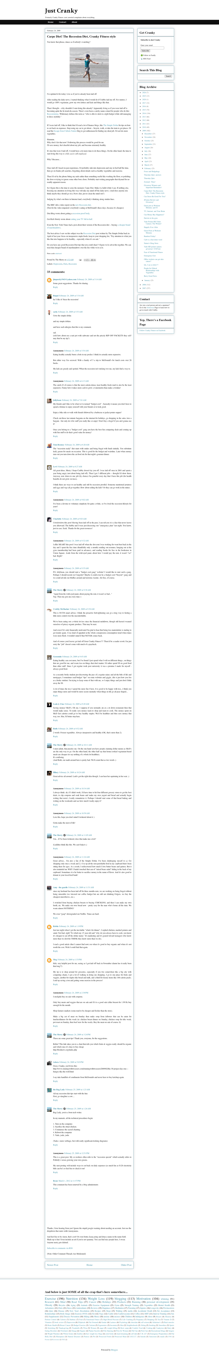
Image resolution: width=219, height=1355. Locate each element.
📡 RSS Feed (145, 58)
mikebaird (58, 253)
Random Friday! (150, 236)
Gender (104, 1322)
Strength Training (132, 1305)
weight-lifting (112, 1328)
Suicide (143, 1336)
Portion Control (50, 1319)
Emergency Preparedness (159, 1334)
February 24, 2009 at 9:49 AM (77, 704)
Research (49, 1301)
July (146, 151)
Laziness (113, 1322)
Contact (62, 22)
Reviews (94, 1308)
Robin (55, 926)
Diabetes (72, 1319)
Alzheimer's (156, 1322)
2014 (144, 113)
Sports (171, 1325)
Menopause (60, 1336)
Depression (57, 263)
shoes (150, 1316)
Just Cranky (61, 11)
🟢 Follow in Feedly (148, 55)
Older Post (126, 1264)
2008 (144, 284)
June (146, 154)
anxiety (107, 1316)
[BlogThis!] (87, 260)
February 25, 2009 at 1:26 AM (78, 1108)
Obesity (48, 1305)
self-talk (134, 1334)
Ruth (55, 728)
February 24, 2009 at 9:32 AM (76, 540)
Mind (63, 1301)
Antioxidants (81, 1308)
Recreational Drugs (158, 1331)
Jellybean (57, 400)
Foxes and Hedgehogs (152, 171)
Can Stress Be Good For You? (155, 196)
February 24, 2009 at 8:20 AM (77, 444)
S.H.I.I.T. (133, 1336)
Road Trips (77, 1301)
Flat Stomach (93, 1322)
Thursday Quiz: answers (152, 175)
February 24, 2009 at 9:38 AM (78, 590)
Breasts (159, 1316)
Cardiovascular (124, 1313)
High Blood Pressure (111, 1319)
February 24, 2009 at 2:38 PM (76, 992)
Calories (63, 1319)
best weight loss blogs (94, 1334)
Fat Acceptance (163, 1311)
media (130, 1311)
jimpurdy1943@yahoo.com (64, 279)
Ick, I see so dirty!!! (151, 265)
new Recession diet (83, 204)
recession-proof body (81, 213)
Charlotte (57, 518)
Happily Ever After (151, 227)
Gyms (117, 1305)
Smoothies (162, 1325)
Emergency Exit (150, 255)
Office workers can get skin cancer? (153, 260)
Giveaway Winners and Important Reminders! (153, 186)
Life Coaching (127, 1319)
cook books (109, 1334)
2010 (144, 127)
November (148, 137)
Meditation (119, 1308)
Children (128, 1316)
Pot (94, 1336)
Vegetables (148, 1305)
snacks (162, 1336)
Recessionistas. (53, 113)
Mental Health (164, 1305)
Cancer (92, 1301)
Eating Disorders (51, 1331)
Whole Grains (68, 1334)
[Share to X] (90, 260)
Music (96, 1316)
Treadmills (76, 1328)
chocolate (134, 1322)
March (147, 165)
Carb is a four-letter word (153, 239)
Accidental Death (145, 1311)
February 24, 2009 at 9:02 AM (76, 499)
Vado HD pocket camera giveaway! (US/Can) (152, 247)
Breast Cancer (65, 1325)
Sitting (143, 1325)
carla (55, 311)
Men (121, 1325)
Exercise (50, 1298)
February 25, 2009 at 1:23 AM (78, 1089)
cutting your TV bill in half (81, 219)
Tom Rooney (58, 444)
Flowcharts (64, 1331)
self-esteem (145, 1322)
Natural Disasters (74, 1336)
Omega (73, 1331)
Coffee (137, 1313)
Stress (69, 1308)
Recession (73, 263)
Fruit (81, 1319)
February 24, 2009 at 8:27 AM (70, 466)
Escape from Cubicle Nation (65, 131)
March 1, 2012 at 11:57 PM (69, 1180)
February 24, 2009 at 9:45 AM (74, 656)
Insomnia (113, 1325)
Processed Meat (120, 1336)
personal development (158, 1301)
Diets (65, 263)
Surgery (171, 1331)
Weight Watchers (54, 1334)
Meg (55, 959)
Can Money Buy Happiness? (154, 214)
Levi (55, 466)
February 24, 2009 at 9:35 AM (76, 568)
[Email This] (85, 260)
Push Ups (144, 1331)
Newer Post (52, 1264)
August (147, 147)
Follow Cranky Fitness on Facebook (152, 330)
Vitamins (48, 1322)
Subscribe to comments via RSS (60, 1248)
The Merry (58, 589)
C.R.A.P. (143, 1334)
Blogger (114, 1349)
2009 (144, 130)
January (147, 280)
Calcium (92, 1325)
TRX (63, 1339)
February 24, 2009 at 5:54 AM (76, 350)
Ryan (55, 1180)
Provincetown (168, 1308)
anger (102, 1328)
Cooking (149, 1328)
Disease (61, 1311)
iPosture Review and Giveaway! (151, 201)
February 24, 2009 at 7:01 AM (74, 400)
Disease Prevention (71, 1316)
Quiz (51, 1311)
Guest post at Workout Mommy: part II (152, 206)
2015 (144, 110)
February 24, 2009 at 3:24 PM (78, 1034)
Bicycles (62, 1305)
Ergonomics (102, 1325)
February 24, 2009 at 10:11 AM (79, 744)
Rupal (55, 295)
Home (50, 22)
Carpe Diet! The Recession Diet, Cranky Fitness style (154, 192)
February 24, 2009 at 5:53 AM (70, 311)
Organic (82, 1331)
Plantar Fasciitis (94, 1331)
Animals (84, 1305)
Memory (168, 1316)
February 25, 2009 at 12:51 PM (76, 1153)
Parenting (132, 1308)
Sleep (108, 1311)
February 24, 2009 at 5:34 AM (71, 295)
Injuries (143, 1308)
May (146, 158)
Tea (159, 1319)
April (146, 161)
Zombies (80, 1334)
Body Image (65, 1313)
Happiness (106, 1308)
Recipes (98, 1311)
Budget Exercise (80, 1325)
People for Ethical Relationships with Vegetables (151, 270)
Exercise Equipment (101, 1305)
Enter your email (147, 45)
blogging (120, 1298)
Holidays (106, 1301)
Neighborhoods (132, 1325)
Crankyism (160, 1328)
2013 (144, 117)
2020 (144, 99)
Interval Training (160, 1313)
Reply (55, 287)
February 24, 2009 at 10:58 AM (77, 813)
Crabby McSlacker (61, 608)
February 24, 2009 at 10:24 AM (72, 772)
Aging (73, 1305)
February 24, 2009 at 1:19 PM (71, 926)
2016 (144, 106)
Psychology (123, 1322)
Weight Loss (96, 1298)
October (147, 140)
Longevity (155, 1308)
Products (121, 1301)
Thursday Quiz (149, 178)
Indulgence (139, 1316)
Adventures (49, 1308)
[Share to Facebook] (92, 260)
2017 (144, 103)
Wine (85, 1328)
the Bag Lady (59, 1089)
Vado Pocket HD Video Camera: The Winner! (153, 222)
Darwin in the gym (151, 218)
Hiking (86, 1316)
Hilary (56, 772)
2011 (144, 124)
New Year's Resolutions (80, 1311)
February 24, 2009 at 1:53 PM (70, 959)
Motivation (143, 1298)
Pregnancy (140, 1319)
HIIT (147, 1313)
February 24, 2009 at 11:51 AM (81, 887)
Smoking (152, 1325)
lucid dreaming (122, 1334)
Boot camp (125, 1328)
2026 (144, 92)
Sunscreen (153, 1336)
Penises (86, 1336)
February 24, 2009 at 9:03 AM (74, 518)
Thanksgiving (63, 1328)
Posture (47, 1339)
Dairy (169, 1328)
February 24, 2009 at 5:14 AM (89, 279)
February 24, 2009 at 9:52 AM (70, 728)
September (148, 144)
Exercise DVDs (81, 1313)
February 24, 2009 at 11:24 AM (77, 857)
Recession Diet (89, 233)
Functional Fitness (93, 1319)
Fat (93, 1313)
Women (93, 1328)
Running (136, 1301)
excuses (117, 1316)
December (148, 133)
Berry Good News (150, 276)
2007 (144, 288)
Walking (119, 1311)
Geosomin (57, 656)
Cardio (110, 1313)
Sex (172, 1313)
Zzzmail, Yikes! (150, 182)
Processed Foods (105, 1336)
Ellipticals (81, 1322)
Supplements (54, 1316)
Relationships (50, 1313)
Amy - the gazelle (60, 887)
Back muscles (169, 1322)
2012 (144, 120)
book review (59, 1322)
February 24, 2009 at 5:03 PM (71, 1062)
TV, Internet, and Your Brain (154, 211)
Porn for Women (122, 1331)
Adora (56, 1062)
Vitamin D (167, 1319)
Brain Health (52, 1325)
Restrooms (55, 1339)
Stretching (51, 1328)
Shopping (150, 1319)
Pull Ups (135, 1331)
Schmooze (150, 307)
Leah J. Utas (58, 703)
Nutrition (72, 1298)
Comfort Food (137, 1328)
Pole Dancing (108, 1331)
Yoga (101, 1313)
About (74, 22)
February (147, 168)
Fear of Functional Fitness (153, 252)
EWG (170, 1336)
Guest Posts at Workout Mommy (152, 231)
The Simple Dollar (110, 125)
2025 (144, 96)
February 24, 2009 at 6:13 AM (76, 381)
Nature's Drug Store (151, 243)
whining (165, 1298)
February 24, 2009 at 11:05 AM (79, 835)
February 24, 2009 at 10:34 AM (77, 788)
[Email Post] (80, 259)
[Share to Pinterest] (94, 260)
